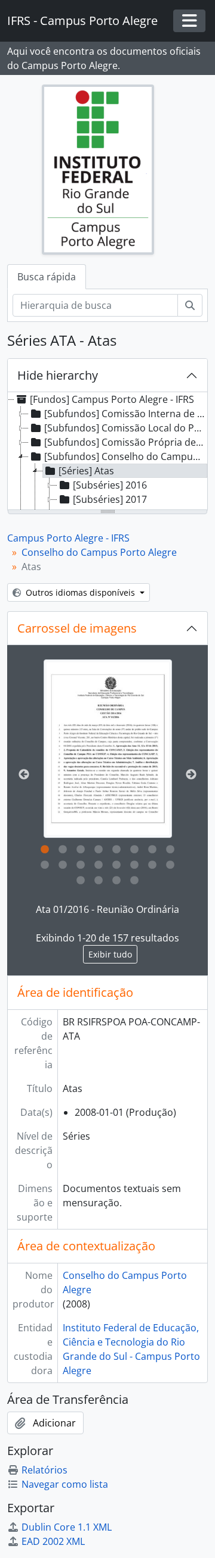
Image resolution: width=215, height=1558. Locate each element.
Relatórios (44, 1469)
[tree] (107, 451)
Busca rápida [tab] (46, 276)
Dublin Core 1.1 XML (67, 1527)
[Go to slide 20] (134, 881)
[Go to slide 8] (170, 850)
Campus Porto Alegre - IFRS (68, 538)
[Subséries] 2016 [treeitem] (110, 485)
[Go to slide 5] (116, 850)
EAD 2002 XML (53, 1541)
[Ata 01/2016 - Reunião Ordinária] (108, 748)
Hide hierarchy (57, 375)
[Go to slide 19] (116, 881)
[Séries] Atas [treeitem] (86, 470)
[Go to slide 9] (45, 865)
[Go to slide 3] (81, 850)
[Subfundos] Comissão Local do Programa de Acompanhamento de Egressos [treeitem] (125, 427)
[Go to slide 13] (116, 865)
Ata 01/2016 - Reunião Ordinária (107, 909)
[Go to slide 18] (99, 881)
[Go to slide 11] (81, 865)
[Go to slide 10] (63, 865)
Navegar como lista (65, 1484)
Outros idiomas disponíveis (80, 592)
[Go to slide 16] (170, 865)
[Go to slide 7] (152, 850)
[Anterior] (24, 775)
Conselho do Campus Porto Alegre (99, 552)
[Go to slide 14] (134, 865)
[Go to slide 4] (99, 850)
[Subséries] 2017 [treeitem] (110, 499)
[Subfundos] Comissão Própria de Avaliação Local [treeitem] (125, 442)
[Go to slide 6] (134, 850)
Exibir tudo (110, 954)
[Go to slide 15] (152, 865)
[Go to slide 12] (99, 865)
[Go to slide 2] (63, 850)
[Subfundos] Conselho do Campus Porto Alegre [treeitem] (125, 456)
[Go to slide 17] (81, 881)
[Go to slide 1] (45, 850)
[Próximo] (191, 775)
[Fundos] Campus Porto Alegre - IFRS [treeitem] (112, 399)
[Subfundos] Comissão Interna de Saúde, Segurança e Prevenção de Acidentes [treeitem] (125, 413)
